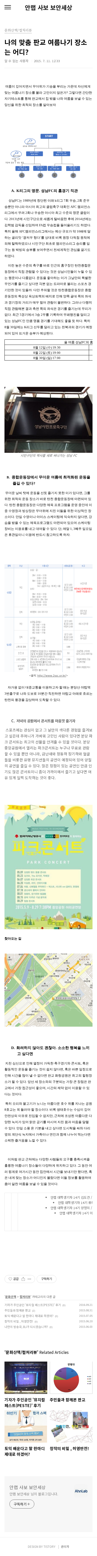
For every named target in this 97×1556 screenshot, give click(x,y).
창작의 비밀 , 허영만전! (18, 1321)
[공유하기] (23, 1279)
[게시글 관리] (29, 1279)
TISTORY (49, 1546)
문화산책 (10, 1296)
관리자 (65, 1546)
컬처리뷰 (25, 1296)
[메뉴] (8, 7)
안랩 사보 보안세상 (48, 7)
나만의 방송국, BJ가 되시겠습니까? (26, 1327)
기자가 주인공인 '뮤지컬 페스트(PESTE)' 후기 (32, 1305)
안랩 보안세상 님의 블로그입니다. (33, 1493)
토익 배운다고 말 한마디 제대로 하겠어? (28, 1316)
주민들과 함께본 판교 (17, 1310)
